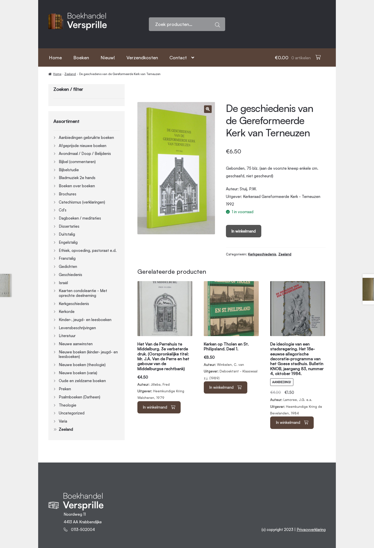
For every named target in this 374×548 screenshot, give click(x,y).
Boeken (81, 57)
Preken (65, 388)
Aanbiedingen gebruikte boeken (86, 137)
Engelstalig (68, 242)
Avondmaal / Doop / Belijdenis (85, 153)
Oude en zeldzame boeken (82, 380)
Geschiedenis (70, 274)
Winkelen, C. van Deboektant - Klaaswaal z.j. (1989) (230, 361)
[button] (208, 109)
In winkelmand (243, 231)
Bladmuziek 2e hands (77, 177)
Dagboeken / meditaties (80, 218)
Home (55, 57)
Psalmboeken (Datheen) (79, 397)
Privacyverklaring (311, 529)
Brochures (67, 194)
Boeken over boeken (77, 185)
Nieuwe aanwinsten (76, 343)
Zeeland (70, 74)
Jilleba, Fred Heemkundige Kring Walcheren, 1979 (163, 371)
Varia (63, 421)
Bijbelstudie (69, 169)
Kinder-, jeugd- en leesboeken (85, 319)
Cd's (62, 210)
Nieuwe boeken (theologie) (82, 364)
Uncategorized (71, 413)
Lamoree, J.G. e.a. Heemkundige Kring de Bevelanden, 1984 (297, 379)
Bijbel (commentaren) (77, 161)
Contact (178, 57)
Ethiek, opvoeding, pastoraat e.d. (88, 250)
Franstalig (67, 258)
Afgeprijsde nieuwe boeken (82, 145)
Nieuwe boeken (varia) (78, 372)
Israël (63, 282)
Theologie (67, 405)
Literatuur (67, 335)
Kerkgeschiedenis (262, 254)
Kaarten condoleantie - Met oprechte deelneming (83, 293)
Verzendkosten (142, 57)
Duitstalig (67, 234)
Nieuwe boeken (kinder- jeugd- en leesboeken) (88, 354)
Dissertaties (69, 226)
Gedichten (68, 266)
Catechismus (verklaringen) (82, 202)
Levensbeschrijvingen (77, 327)
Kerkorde (67, 311)
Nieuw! (107, 57)
